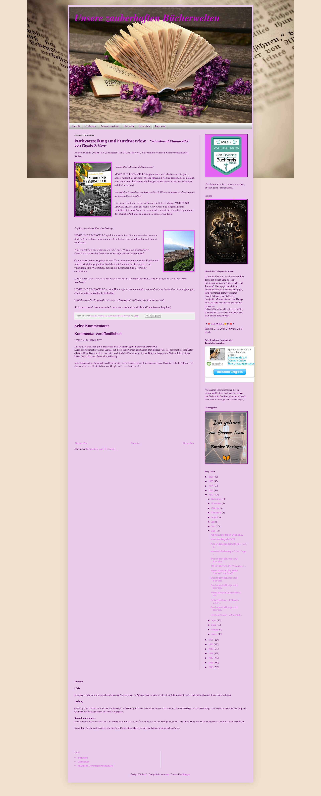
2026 (211, 476)
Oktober (215, 508)
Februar (215, 629)
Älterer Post (188, 443)
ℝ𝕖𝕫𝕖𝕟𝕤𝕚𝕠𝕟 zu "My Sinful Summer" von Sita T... (224, 572)
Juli (213, 521)
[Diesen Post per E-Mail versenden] (146, 316)
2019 (211, 648)
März (214, 624)
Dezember (216, 498)
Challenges (90, 126)
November (216, 503)
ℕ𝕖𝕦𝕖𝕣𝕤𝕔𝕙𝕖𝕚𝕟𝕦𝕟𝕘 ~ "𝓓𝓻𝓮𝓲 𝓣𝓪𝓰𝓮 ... (228, 553)
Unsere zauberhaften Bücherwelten (147, 17)
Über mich (129, 126)
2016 (211, 662)
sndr (167, 774)
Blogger (186, 774)
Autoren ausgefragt (110, 126)
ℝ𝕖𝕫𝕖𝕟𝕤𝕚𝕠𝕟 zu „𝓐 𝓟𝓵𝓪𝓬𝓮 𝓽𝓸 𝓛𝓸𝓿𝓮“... (225, 601)
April (214, 620)
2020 (211, 644)
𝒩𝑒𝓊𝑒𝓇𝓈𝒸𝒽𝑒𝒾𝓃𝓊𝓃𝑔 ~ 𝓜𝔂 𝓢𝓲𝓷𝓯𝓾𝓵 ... (226, 614)
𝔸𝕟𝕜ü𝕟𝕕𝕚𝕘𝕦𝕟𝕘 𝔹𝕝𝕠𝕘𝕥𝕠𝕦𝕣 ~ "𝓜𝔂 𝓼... (228, 545)
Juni (213, 526)
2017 (211, 657)
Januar (214, 634)
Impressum (160, 126)
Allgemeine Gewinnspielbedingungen (95, 765)
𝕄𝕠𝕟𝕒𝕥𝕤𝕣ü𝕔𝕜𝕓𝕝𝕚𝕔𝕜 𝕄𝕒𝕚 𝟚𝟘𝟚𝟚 (227, 534)
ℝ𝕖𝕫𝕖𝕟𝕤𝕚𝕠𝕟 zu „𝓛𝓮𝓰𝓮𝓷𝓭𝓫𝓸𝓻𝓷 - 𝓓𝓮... (226, 594)
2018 (211, 653)
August (215, 517)
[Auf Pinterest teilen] (159, 316)
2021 (211, 639)
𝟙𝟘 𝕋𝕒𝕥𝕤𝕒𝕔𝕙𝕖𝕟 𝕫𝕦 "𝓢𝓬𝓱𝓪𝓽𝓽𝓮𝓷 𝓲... (228, 565)
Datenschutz (144, 126)
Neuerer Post (81, 443)
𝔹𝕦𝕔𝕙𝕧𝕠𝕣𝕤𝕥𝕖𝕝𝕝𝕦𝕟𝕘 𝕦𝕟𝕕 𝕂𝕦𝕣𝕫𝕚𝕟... (224, 560)
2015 (211, 667)
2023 (211, 490)
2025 (211, 481)
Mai (213, 530)
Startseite (76, 126)
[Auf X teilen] (153, 316)
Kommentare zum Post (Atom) (100, 448)
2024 (211, 485)
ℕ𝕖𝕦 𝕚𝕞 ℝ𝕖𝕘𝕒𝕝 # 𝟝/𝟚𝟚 (223, 539)
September (216, 512)
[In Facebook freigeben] (156, 316)
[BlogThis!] (150, 316)
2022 (211, 494)
